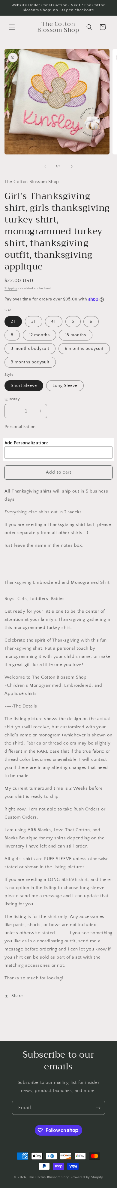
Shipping (10, 288)
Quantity (12, 399)
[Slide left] (45, 166)
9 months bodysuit (30, 362)
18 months (75, 335)
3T (33, 321)
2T (13, 321)
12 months (39, 335)
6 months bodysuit (84, 348)
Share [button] (17, 996)
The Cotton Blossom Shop (49, 1177)
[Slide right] (71, 166)
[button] (12, 27)
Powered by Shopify (86, 1177)
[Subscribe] (98, 1108)
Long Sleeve (64, 385)
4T (53, 321)
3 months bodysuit (30, 348)
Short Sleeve (24, 385)
